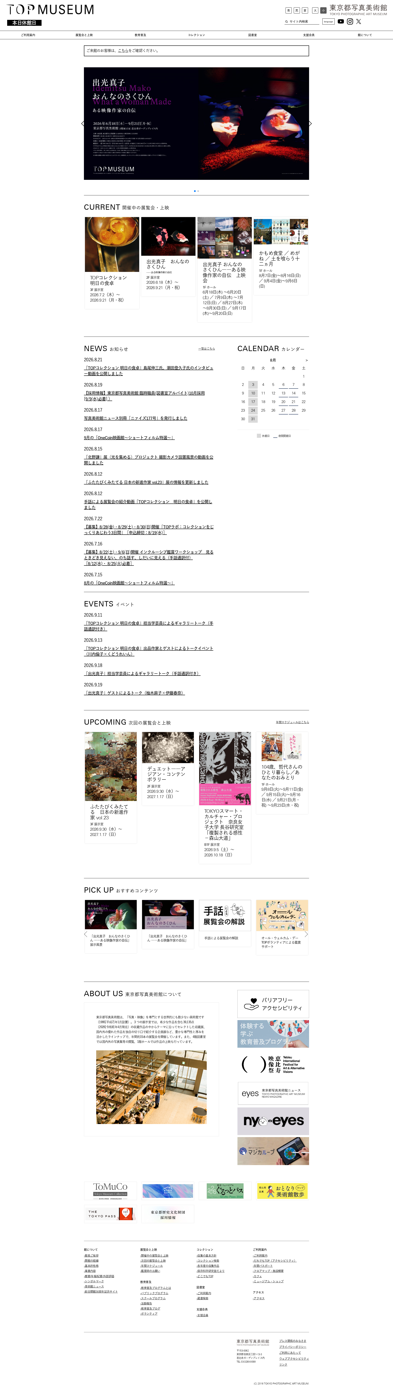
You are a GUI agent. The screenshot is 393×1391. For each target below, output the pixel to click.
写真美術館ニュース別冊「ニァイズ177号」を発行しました (135, 418)
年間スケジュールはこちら (292, 722)
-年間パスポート (263, 1265)
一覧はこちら (206, 348)
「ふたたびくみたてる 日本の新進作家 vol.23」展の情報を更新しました (146, 482)
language (328, 21)
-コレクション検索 (207, 1260)
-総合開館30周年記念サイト (101, 1291)
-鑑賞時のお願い (150, 1271)
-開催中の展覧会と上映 (154, 1255)
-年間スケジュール (151, 1265)
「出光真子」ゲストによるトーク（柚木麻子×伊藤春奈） (134, 693)
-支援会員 (202, 1315)
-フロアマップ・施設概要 (268, 1271)
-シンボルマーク (94, 1281)
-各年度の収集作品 (207, 1265)
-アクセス (259, 1298)
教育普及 (140, 35)
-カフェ (257, 1276)
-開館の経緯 (91, 1260)
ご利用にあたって (290, 1352)
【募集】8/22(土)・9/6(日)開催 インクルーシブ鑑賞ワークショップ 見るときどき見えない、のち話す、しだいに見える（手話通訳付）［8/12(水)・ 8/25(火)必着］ (148, 557)
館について (365, 35)
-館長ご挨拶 (91, 1255)
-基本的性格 (91, 1265)
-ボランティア (148, 1313)
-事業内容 (90, 1271)
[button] (195, 191)
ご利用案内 (28, 35)
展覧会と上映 (84, 35)
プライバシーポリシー (292, 1346)
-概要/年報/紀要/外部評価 (99, 1276)
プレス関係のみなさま (292, 1341)
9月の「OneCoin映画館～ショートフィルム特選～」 (129, 438)
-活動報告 (146, 1303)
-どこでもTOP (204, 1276)
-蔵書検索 (202, 1298)
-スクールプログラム (153, 1298)
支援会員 (309, 35)
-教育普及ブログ (150, 1308)
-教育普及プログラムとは (155, 1288)
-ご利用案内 (203, 1293)
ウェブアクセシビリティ (294, 1358)
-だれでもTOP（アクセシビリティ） (275, 1260)
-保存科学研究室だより (210, 1271)
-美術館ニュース (94, 1286)
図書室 (252, 35)
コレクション (196, 35)
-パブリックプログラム (154, 1293)
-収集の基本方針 (206, 1255)
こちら (123, 50)
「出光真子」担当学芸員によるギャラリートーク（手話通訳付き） (142, 673)
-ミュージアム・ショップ (268, 1281)
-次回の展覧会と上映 (153, 1260)
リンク (283, 1364)
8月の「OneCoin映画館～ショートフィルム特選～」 (129, 583)
